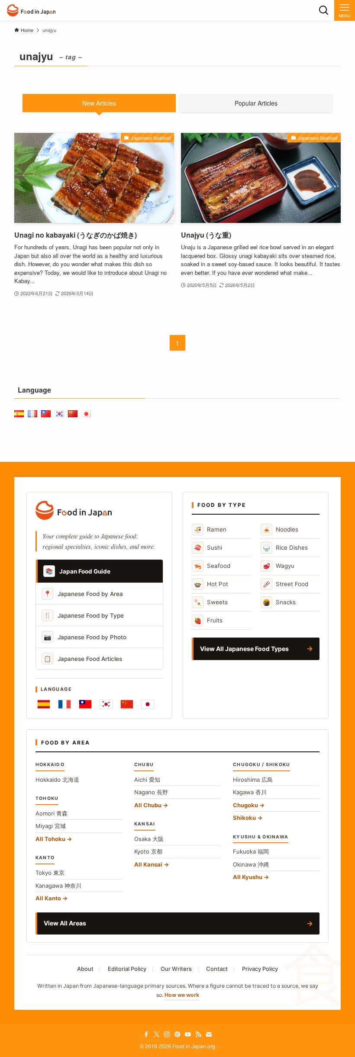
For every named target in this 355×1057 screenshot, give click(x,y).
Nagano (151, 792)
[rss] (198, 1034)
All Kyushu (247, 876)
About (85, 968)
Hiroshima (253, 779)
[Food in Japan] (31, 10)
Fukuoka (251, 851)
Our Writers (176, 968)
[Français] (64, 704)
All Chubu (147, 805)
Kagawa (250, 792)
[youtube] (188, 1034)
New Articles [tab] (99, 103)
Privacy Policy (260, 968)
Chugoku (245, 805)
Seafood (212, 566)
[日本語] (147, 704)
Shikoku (244, 817)
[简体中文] (127, 704)
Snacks (279, 602)
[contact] (209, 1034)
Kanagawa (58, 885)
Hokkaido (57, 779)
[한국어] (106, 704)
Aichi (147, 779)
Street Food (285, 584)
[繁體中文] (85, 704)
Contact (217, 968)
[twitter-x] (157, 1034)
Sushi (208, 547)
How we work (182, 995)
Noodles (280, 529)
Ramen (210, 529)
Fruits (208, 620)
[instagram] (167, 1034)
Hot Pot (211, 584)
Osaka (149, 838)
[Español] (44, 704)
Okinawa (251, 864)
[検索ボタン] (323, 10)
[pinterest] (177, 1034)
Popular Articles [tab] (256, 103)
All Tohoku (50, 838)
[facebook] (146, 1034)
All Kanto (48, 898)
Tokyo (50, 872)
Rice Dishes (285, 547)
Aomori (52, 813)
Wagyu (278, 566)
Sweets (211, 602)
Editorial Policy (127, 968)
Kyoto (148, 851)
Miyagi (51, 825)
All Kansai (148, 864)
